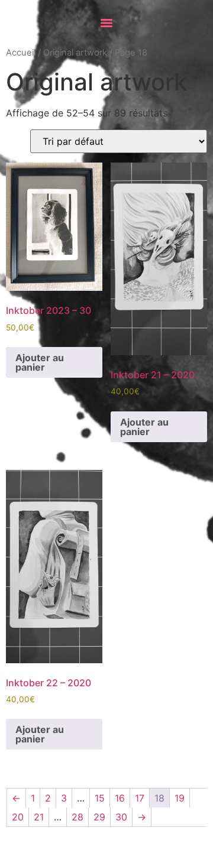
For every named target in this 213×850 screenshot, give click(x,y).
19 (180, 798)
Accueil (21, 52)
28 (77, 817)
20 (18, 817)
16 (120, 798)
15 (100, 798)
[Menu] (106, 23)
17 (139, 798)
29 (99, 817)
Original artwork (75, 52)
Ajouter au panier (39, 362)
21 (39, 817)
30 (121, 817)
